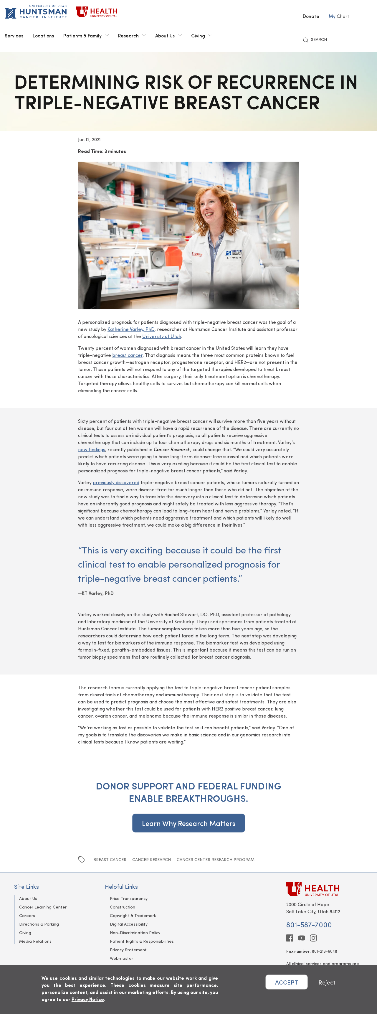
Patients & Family (82, 35)
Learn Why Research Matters (188, 823)
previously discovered (116, 482)
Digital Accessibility (129, 924)
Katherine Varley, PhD (131, 329)
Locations (43, 35)
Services (14, 35)
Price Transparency (129, 898)
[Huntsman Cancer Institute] (35, 12)
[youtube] (301, 938)
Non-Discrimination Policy (135, 932)
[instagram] (313, 938)
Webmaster (121, 958)
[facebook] (289, 938)
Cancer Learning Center (43, 907)
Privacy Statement (128, 949)
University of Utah (161, 336)
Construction (122, 907)
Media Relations (35, 941)
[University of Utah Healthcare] (324, 889)
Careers (27, 915)
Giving (198, 35)
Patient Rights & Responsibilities (142, 941)
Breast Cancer (109, 859)
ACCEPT (286, 982)
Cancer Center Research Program (215, 859)
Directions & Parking (39, 924)
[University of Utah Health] (96, 12)
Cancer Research (151, 859)
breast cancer (127, 355)
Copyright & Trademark (133, 915)
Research (128, 35)
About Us (165, 35)
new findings (91, 449)
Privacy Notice (88, 999)
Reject (326, 982)
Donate (311, 16)
